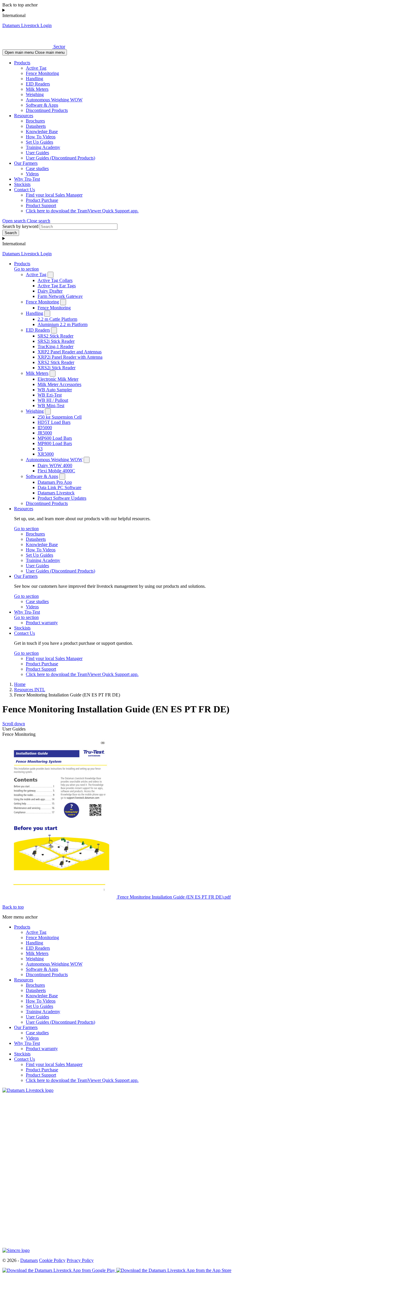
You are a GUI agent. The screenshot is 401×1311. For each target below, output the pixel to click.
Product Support (41, 205)
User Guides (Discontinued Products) (60, 157)
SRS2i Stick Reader (56, 341)
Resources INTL (29, 689)
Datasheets (36, 126)
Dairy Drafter (50, 290)
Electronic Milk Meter (58, 379)
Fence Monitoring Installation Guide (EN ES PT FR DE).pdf (174, 896)
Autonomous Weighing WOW (54, 99)
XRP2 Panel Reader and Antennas (70, 351)
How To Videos (40, 136)
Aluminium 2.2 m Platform (62, 324)
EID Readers (38, 83)
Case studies (37, 168)
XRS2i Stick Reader (56, 367)
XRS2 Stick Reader (56, 362)
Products (22, 62)
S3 (40, 448)
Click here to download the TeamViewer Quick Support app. (82, 210)
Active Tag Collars (55, 280)
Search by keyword (20, 226)
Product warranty (42, 622)
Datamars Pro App (55, 482)
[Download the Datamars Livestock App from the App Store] (173, 1270)
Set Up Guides (39, 142)
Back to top (13, 906)
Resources (23, 115)
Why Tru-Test (27, 179)
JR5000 (45, 432)
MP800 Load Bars (55, 443)
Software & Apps (42, 105)
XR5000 (46, 453)
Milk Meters (37, 89)
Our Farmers (26, 163)
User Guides (37, 152)
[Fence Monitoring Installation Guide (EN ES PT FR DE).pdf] (59, 896)
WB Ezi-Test (50, 394)
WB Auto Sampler (55, 389)
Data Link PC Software (59, 487)
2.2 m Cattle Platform (57, 319)
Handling (34, 78)
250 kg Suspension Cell (60, 416)
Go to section (26, 268)
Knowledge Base (42, 131)
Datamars (29, 1260)
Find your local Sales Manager (54, 194)
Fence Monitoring (42, 73)
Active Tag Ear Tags (57, 285)
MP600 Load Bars (55, 438)
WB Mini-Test (51, 405)
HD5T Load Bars (54, 422)
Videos (32, 173)
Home (20, 684)
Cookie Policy (52, 1260)
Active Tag (36, 68)
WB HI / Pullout (53, 400)
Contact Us (24, 189)
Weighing (35, 94)
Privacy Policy (80, 1260)
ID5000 (45, 427)
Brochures (35, 120)
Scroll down (13, 723)
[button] (26, 220)
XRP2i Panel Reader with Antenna (70, 357)
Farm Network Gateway (60, 296)
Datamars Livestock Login (27, 25)
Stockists (22, 184)
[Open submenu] (50, 275)
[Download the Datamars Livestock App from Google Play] (59, 1270)
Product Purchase (42, 200)
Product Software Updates (62, 498)
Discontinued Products (47, 110)
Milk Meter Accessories (59, 384)
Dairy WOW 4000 (55, 465)
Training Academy (43, 147)
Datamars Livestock (56, 492)
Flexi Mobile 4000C (56, 470)
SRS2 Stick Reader (55, 335)
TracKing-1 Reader (55, 346)
